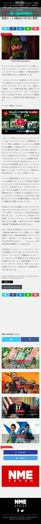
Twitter (21, 458)
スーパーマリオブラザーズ (12, 287)
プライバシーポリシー (23, 13)
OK (12, 13)
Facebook (21, 452)
